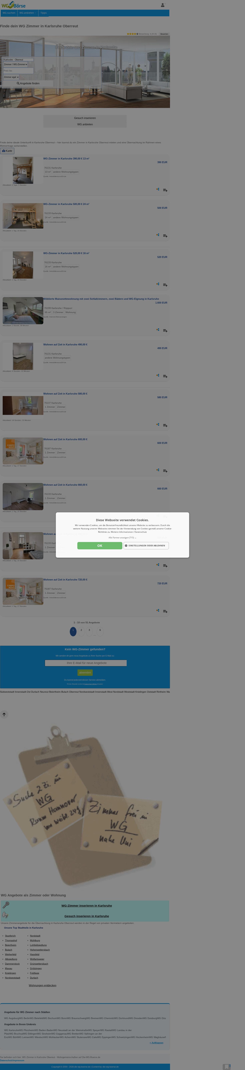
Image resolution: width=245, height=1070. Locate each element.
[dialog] (122, 535)
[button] (122, 537)
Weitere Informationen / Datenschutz (129, 532)
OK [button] (99, 545)
